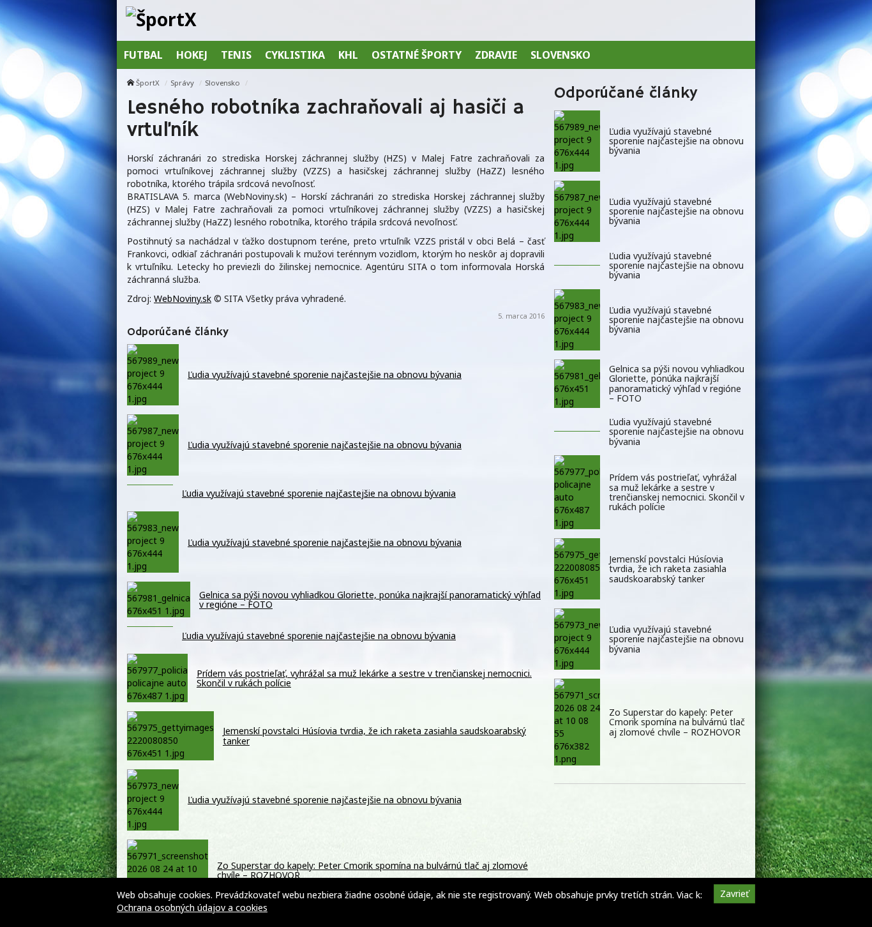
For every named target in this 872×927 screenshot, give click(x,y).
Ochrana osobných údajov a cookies (192, 907)
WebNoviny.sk (182, 298)
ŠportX (148, 82)
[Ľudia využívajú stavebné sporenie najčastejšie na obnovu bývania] (577, 141)
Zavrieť (734, 893)
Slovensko (222, 82)
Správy (182, 82)
